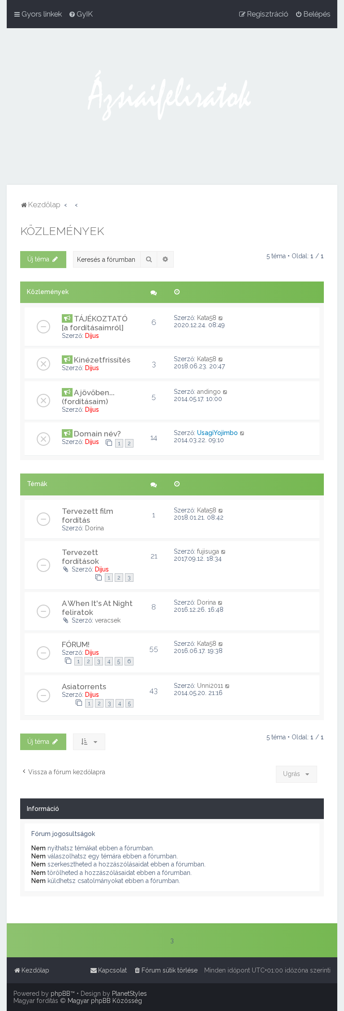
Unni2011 (210, 685)
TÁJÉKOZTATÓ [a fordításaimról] (95, 323)
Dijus (92, 335)
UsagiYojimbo (217, 432)
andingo (209, 391)
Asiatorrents (84, 686)
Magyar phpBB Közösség (105, 1000)
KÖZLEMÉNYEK (62, 231)
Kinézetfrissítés (102, 359)
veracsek (107, 620)
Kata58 (206, 317)
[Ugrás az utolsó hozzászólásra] (221, 317)
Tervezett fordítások (80, 557)
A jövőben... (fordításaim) (88, 397)
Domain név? (97, 433)
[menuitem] (81, 14)
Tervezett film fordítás (87, 516)
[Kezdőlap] (172, 106)
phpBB (60, 993)
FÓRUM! (76, 644)
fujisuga (208, 551)
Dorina (94, 528)
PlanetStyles (129, 993)
